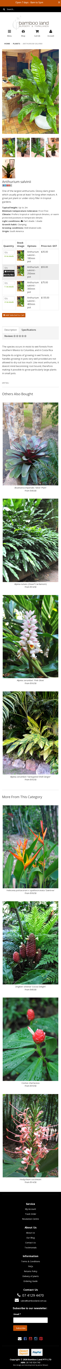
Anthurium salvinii (32, 43)
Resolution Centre (30, 1219)
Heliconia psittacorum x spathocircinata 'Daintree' (31, 890)
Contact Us (30, 1242)
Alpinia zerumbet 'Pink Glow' (30, 680)
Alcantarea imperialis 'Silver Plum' (30, 487)
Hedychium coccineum (30, 1179)
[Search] (4, 9)
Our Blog (30, 1237)
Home (7, 43)
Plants (16, 43)
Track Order (30, 1214)
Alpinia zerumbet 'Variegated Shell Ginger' (30, 776)
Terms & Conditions (30, 1261)
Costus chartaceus (31, 1083)
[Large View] (8, 147)
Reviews (8, 336)
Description (10, 329)
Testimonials (31, 1247)
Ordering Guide (30, 1281)
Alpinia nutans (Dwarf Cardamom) (30, 584)
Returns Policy (30, 1271)
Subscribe (21, 1328)
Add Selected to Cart (14, 315)
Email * (17, 1314)
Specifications (29, 329)
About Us (30, 1232)
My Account (30, 1209)
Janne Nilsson (43, 1365)
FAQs (30, 1266)
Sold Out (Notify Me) (8, 273)
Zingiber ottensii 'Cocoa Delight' (30, 986)
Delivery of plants (30, 1276)
